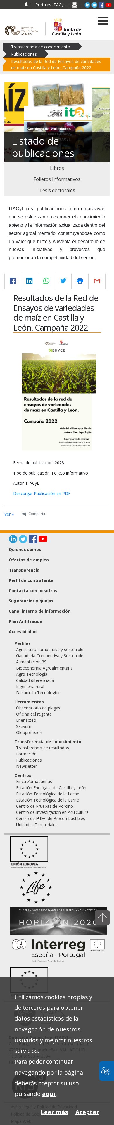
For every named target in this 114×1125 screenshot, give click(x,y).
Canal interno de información (39, 611)
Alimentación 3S (31, 662)
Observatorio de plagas (38, 708)
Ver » (9, 514)
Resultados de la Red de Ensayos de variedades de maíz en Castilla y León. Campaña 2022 (56, 64)
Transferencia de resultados (42, 747)
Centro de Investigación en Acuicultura (52, 812)
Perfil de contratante (31, 580)
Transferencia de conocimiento (40, 47)
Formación (26, 754)
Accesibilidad (23, 631)
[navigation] (50, 4)
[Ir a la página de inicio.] (22, 24)
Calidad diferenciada (35, 680)
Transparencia (24, 570)
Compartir (37, 513)
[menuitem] (60, 649)
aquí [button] (49, 1094)
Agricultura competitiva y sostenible (49, 649)
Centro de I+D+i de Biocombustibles (50, 818)
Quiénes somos (25, 549)
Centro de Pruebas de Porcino (44, 806)
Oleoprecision (29, 732)
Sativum (23, 726)
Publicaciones (24, 54)
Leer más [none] (54, 1112)
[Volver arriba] (102, 917)
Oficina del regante (34, 714)
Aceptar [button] (87, 1112)
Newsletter (26, 766)
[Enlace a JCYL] (66, 24)
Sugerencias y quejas (31, 601)
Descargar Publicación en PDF (41, 493)
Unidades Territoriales (37, 824)
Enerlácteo (26, 720)
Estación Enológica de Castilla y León (51, 787)
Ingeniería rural (30, 686)
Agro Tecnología (31, 674)
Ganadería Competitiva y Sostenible (49, 655)
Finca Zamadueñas (34, 781)
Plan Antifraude (25, 621)
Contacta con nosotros (33, 590)
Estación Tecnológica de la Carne (47, 800)
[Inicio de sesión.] (26, 4)
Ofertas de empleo (29, 559)
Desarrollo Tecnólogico (38, 692)
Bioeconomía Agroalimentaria (44, 668)
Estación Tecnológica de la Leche (47, 794)
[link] (57, 168)
